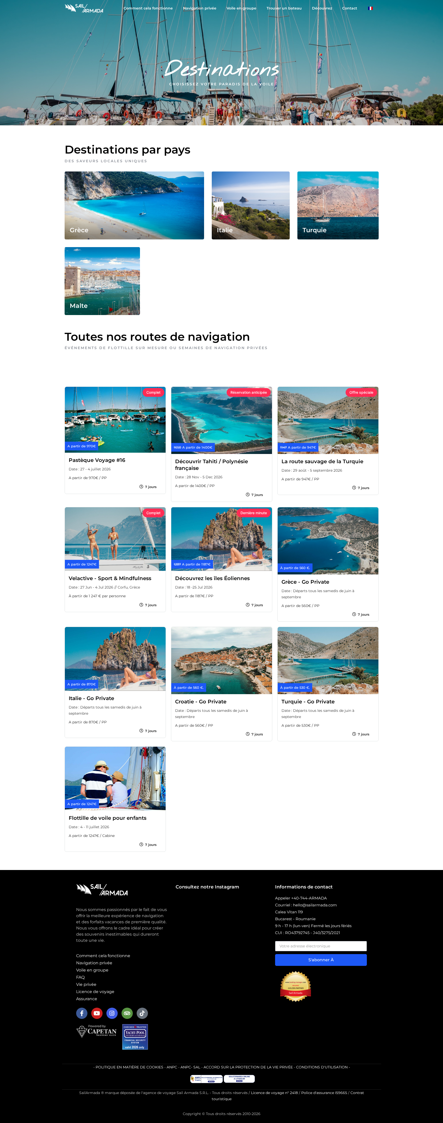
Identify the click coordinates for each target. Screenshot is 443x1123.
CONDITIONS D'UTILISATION (322, 1067)
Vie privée (86, 984)
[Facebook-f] (81, 1013)
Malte (79, 305)
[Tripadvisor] (127, 1013)
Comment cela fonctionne (148, 8)
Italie (225, 230)
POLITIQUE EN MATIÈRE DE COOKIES (129, 1067)
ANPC (172, 1067)
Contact (349, 8)
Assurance (86, 998)
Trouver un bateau (284, 8)
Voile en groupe (241, 8)
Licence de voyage (95, 991)
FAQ (80, 977)
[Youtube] (97, 1013)
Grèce (79, 230)
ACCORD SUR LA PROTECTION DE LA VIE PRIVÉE (248, 1067)
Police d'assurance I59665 (324, 1092)
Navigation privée (199, 8)
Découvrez (322, 8)
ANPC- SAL (190, 1067)
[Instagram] (112, 1013)
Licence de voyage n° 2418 (274, 1092)
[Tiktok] (142, 1013)
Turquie (315, 230)
